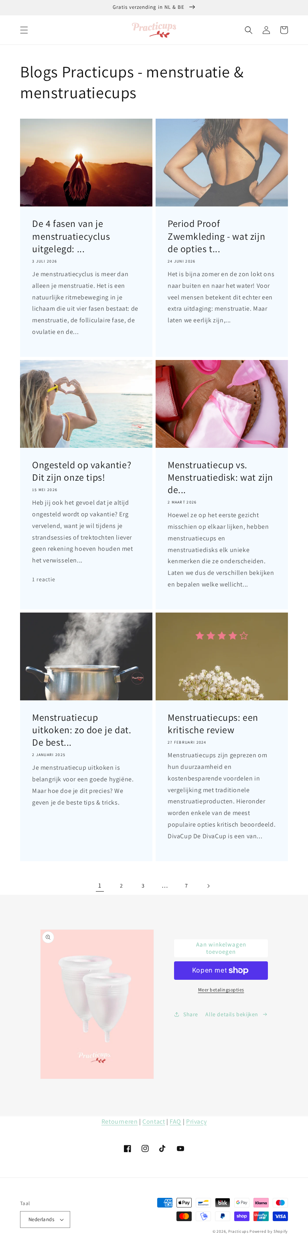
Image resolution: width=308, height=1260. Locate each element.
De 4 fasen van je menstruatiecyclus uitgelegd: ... (71, 236)
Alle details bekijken (231, 1014)
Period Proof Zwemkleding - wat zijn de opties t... (216, 236)
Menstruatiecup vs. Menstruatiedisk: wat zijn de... (220, 477)
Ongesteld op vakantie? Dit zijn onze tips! (81, 471)
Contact (153, 1121)
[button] (24, 30)
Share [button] (190, 1014)
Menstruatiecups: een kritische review (213, 723)
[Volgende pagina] (208, 886)
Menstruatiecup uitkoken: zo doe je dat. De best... (81, 729)
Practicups (238, 1231)
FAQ (175, 1121)
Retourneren (119, 1121)
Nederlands (41, 1219)
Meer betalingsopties (221, 990)
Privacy (196, 1121)
